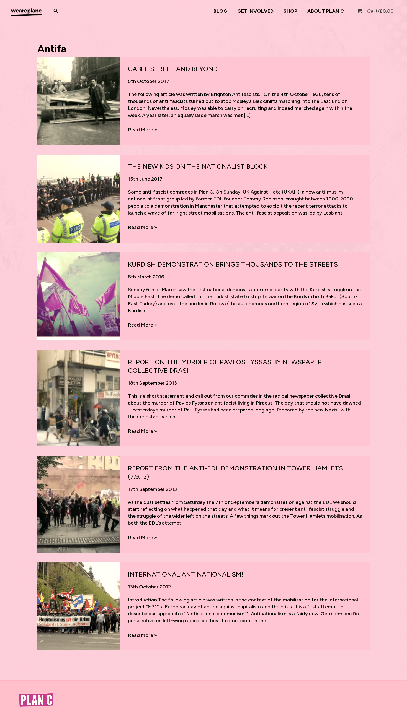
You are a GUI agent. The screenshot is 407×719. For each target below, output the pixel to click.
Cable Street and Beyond (173, 69)
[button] (55, 11)
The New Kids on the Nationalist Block (197, 166)
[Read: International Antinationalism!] (78, 606)
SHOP (290, 11)
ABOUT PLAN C (325, 11)
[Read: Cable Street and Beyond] (78, 100)
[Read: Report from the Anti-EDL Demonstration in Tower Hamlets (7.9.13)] (78, 504)
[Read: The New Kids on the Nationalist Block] (78, 198)
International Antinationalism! (185, 574)
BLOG (220, 11)
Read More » (142, 129)
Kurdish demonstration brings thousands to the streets (233, 264)
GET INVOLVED (255, 11)
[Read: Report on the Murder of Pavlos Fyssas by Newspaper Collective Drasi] (78, 398)
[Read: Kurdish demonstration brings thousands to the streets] (78, 296)
